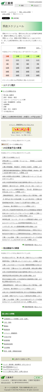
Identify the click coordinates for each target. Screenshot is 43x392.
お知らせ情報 (6, 14)
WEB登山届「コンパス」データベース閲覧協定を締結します (22, 219)
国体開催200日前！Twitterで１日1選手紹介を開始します (20, 202)
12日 (17, 68)
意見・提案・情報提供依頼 (13, 351)
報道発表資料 (8, 344)
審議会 (6, 326)
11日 (7, 68)
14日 (37, 68)
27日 (27, 75)
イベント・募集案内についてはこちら (21, 125)
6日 (28, 64)
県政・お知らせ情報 (25, 12)
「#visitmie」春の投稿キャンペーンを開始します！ (19, 206)
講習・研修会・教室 (10, 97)
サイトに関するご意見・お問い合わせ (15, 371)
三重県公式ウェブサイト (7, 3)
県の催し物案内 (9, 95)
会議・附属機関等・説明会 (12, 102)
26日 (17, 75)
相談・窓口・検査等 (10, 109)
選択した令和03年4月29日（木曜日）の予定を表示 (22, 117)
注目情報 (7, 347)
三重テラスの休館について (11, 157)
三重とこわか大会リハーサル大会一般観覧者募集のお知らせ (22, 265)
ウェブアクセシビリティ (11, 369)
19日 (17, 71)
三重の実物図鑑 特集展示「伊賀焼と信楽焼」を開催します (22, 167)
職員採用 (7, 329)
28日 (37, 75)
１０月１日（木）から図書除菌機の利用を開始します (19, 226)
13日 (27, 68)
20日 (27, 71)
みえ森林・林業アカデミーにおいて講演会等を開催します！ (22, 296)
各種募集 (6, 104)
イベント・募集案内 (10, 333)
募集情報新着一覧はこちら (33, 307)
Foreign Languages (35, 2)
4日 (7, 64)
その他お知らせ (9, 111)
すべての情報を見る (9, 91)
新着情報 (7, 340)
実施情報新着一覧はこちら (33, 245)
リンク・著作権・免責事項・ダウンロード (17, 364)
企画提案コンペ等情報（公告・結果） (16, 319)
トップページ (12, 12)
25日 (7, 75)
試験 (5, 107)
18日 (7, 71)
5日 (17, 64)
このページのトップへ (22, 359)
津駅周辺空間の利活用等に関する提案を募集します (19, 275)
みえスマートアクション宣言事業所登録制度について (19, 223)
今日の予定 (7, 337)
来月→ (38, 48)
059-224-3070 (5, 382)
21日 (37, 71)
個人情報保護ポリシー (10, 367)
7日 (38, 64)
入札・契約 (7, 322)
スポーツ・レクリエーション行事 (14, 100)
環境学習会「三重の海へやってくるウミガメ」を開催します (22, 261)
